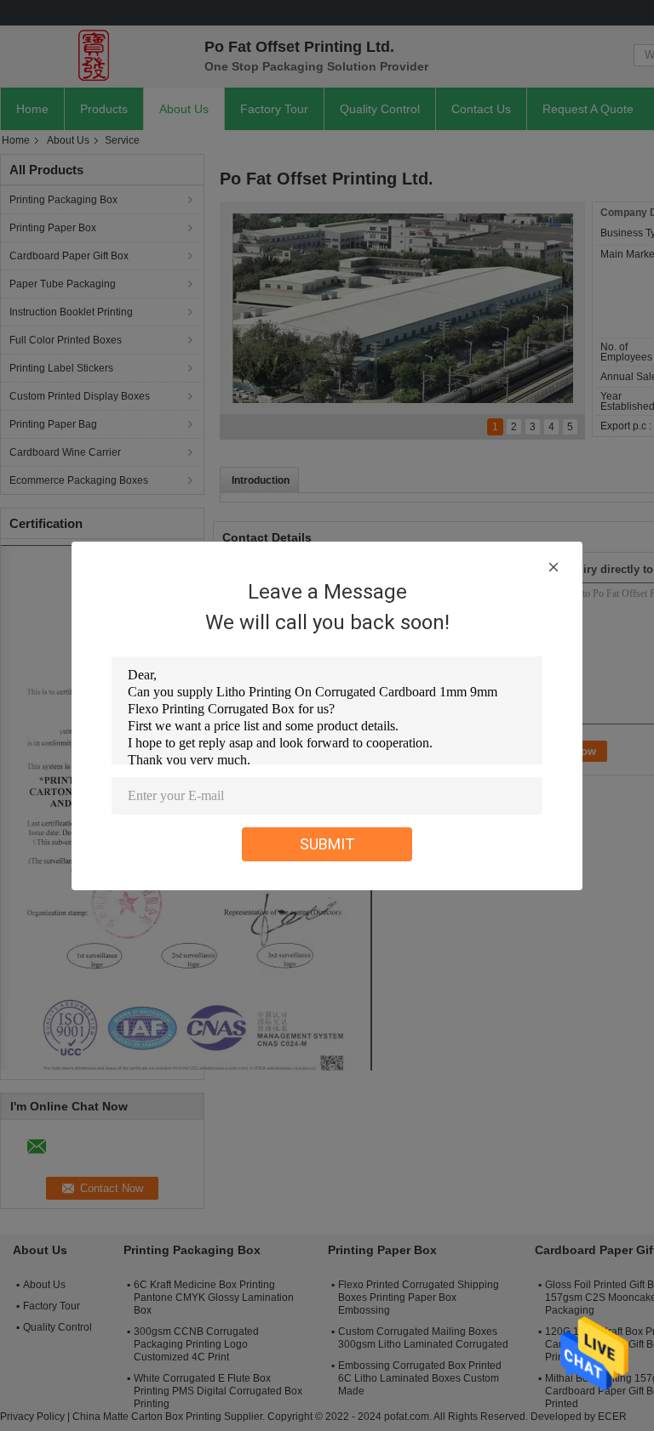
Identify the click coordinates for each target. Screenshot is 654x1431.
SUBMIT (327, 844)
